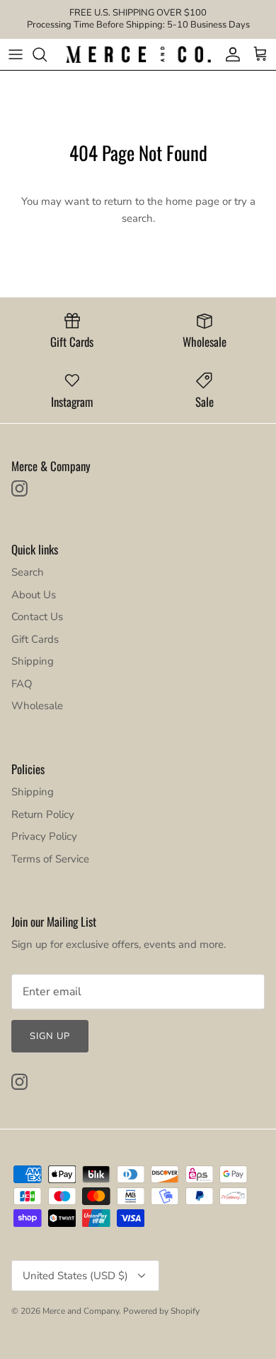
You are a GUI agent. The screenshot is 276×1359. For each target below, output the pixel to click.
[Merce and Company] (138, 55)
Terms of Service (50, 859)
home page (192, 201)
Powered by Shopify (161, 1311)
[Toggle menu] (15, 54)
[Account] (229, 54)
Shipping (32, 661)
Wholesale (37, 706)
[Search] (46, 54)
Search (27, 572)
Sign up (50, 1036)
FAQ (22, 684)
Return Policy (42, 814)
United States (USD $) (75, 1276)
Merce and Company (80, 1311)
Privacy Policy (44, 836)
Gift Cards (35, 639)
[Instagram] (19, 488)
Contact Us (37, 617)
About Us (33, 595)
